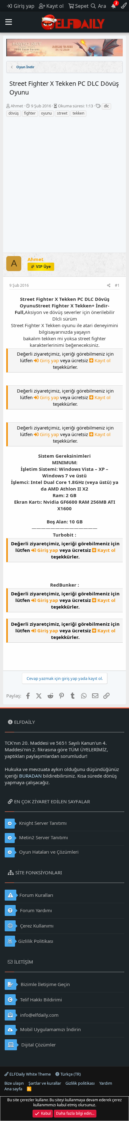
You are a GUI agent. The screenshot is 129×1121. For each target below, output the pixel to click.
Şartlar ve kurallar (44, 1083)
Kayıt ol (102, 360)
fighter (30, 113)
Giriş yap (49, 360)
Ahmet (17, 106)
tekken (78, 113)
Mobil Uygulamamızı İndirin (50, 1029)
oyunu (46, 113)
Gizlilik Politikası (35, 941)
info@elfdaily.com (39, 1015)
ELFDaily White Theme (29, 1074)
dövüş (13, 113)
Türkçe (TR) (70, 1074)
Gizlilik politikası (80, 1083)
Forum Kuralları (36, 895)
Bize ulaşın (14, 1083)
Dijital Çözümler (38, 1044)
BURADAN (30, 776)
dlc (106, 106)
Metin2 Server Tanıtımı (43, 837)
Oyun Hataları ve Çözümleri (48, 852)
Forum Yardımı (35, 910)
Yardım (105, 1083)
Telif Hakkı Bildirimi (40, 999)
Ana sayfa (13, 1089)
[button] (8, 22)
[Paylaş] (109, 285)
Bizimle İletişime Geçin (44, 984)
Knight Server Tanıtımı (42, 823)
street (62, 113)
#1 (117, 285)
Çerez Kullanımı (36, 926)
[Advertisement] (64, 185)
